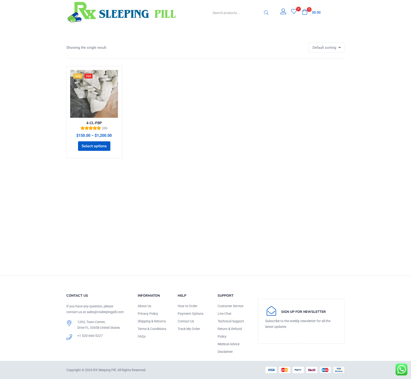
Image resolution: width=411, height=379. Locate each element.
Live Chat (224, 313)
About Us (144, 306)
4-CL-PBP (94, 123)
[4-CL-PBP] (94, 94)
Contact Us (186, 321)
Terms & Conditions (152, 329)
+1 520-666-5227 (90, 336)
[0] (294, 12)
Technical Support (231, 321)
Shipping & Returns (152, 321)
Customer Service (230, 306)
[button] (311, 12)
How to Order (187, 306)
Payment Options (190, 313)
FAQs (142, 336)
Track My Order (189, 329)
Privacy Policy (148, 313)
